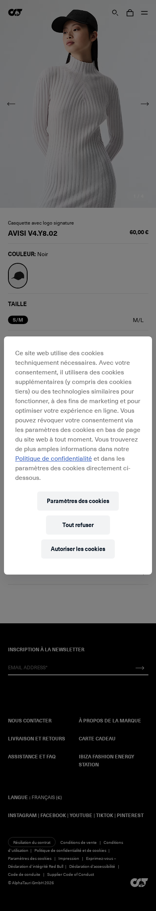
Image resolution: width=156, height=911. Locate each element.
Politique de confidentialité (53, 458)
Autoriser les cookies (78, 549)
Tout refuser (78, 525)
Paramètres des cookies (78, 501)
